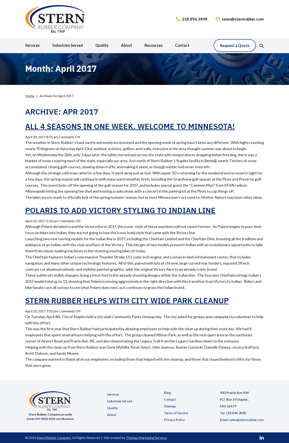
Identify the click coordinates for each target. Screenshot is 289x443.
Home (29, 96)
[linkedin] (262, 437)
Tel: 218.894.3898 (233, 413)
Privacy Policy (174, 420)
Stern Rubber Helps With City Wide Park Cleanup (127, 300)
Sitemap (170, 406)
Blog (167, 393)
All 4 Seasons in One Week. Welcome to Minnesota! (130, 126)
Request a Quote (234, 45)
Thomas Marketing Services (146, 438)
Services (113, 394)
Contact (170, 399)
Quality (112, 408)
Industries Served (119, 401)
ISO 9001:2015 (45, 419)
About (111, 415)
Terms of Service (176, 413)
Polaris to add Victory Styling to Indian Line (120, 210)
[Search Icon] (262, 45)
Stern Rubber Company (54, 438)
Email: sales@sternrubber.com (242, 420)
